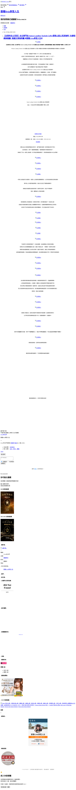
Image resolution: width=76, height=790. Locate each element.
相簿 (5, 26)
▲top (2, 451)
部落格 (5, 27)
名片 (5, 29)
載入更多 (3, 454)
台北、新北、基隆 (14, 449)
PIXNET (27, 769)
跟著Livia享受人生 (8, 569)
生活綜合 (12, 447)
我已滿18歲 (3, 787)
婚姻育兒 (12, 23)
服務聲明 (52, 769)
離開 (9, 787)
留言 (16, 443)
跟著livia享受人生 (10, 11)
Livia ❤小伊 (4, 434)
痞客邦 (12, 443)
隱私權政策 (46, 769)
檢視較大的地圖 (38, 133)
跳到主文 (3, 15)
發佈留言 (3, 463)
